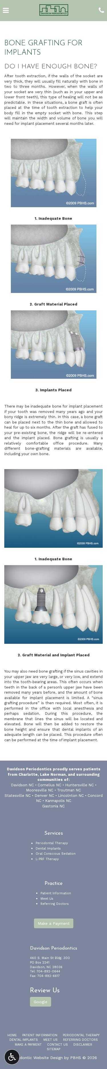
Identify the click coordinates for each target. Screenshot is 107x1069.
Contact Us (57, 1044)
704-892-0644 (48, 971)
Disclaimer (82, 1044)
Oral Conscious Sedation (56, 854)
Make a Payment (54, 923)
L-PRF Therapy (47, 859)
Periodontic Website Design (36, 1057)
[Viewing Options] (12, 1057)
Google (40, 1001)
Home (12, 1035)
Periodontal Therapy (52, 843)
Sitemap (53, 1049)
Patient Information (56, 893)
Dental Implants (48, 848)
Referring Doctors (55, 904)
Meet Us (47, 899)
